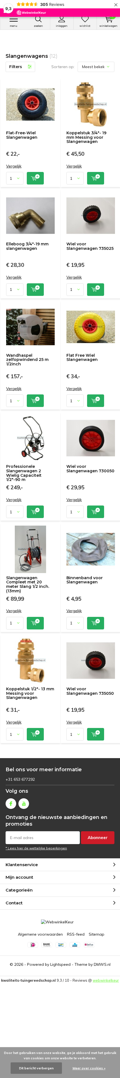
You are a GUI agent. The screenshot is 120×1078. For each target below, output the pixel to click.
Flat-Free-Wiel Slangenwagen (21, 135)
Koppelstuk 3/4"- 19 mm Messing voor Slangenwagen (86, 137)
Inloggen (62, 26)
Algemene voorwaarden (40, 934)
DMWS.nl (102, 964)
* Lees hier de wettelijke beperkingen (36, 848)
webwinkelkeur (106, 980)
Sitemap (96, 934)
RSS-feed (76, 934)
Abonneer (98, 837)
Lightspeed (60, 964)
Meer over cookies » (89, 1068)
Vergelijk (13, 166)
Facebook (11, 803)
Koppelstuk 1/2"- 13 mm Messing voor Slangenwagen (30, 693)
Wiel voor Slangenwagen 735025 (90, 246)
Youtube (23, 803)
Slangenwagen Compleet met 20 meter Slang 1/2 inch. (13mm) (27, 584)
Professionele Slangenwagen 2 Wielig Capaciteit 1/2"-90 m (24, 473)
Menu (13, 26)
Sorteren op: (63, 66)
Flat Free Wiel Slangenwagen (82, 357)
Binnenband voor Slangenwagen (84, 580)
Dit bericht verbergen (36, 1068)
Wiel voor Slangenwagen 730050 (90, 468)
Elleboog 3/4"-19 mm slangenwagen (27, 246)
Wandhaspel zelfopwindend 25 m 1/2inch (27, 359)
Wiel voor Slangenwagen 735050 (90, 691)
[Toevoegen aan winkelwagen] (35, 178)
